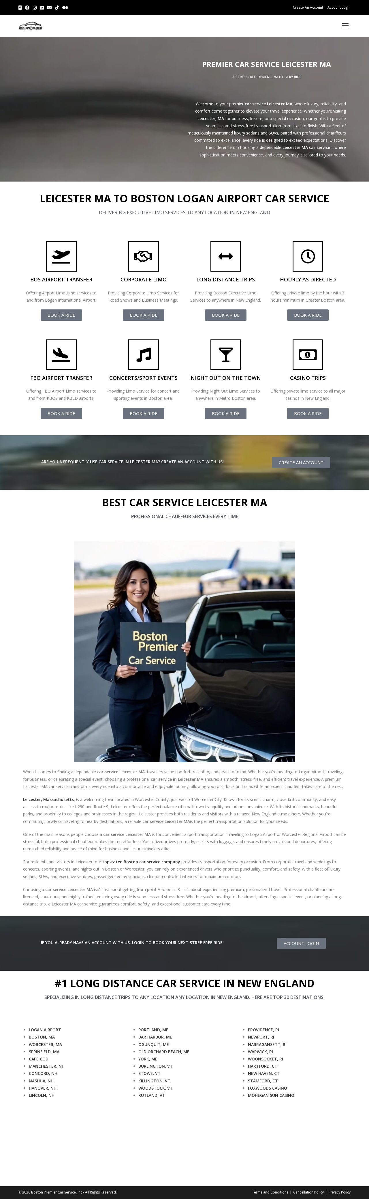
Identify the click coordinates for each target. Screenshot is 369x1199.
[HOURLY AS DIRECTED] (308, 256)
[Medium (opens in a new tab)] (65, 7)
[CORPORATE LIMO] (143, 256)
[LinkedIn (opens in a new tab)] (42, 7)
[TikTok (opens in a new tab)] (57, 7)
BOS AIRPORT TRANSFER (61, 279)
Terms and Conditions (270, 1192)
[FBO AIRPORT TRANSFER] (61, 354)
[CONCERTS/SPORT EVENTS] (143, 354)
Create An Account (308, 7)
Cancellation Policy (308, 1192)
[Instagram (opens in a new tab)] (34, 7)
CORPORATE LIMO (144, 279)
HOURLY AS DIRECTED (308, 279)
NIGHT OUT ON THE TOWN (226, 377)
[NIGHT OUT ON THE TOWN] (225, 354)
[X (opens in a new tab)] (20, 7)
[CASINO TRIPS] (308, 354)
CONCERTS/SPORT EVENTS (143, 377)
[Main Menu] (345, 26)
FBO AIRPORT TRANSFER (61, 377)
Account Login (339, 7)
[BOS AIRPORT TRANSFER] (61, 256)
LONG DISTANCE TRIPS (225, 279)
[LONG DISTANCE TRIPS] (225, 256)
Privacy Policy (340, 1192)
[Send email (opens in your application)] (49, 7)
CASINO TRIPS (308, 377)
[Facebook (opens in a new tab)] (27, 7)
